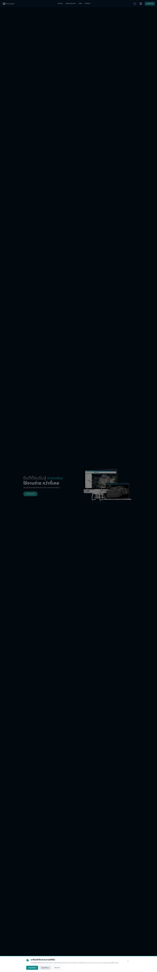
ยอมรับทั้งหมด (32, 968)
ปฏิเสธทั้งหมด (45, 968)
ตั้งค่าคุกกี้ (57, 968)
